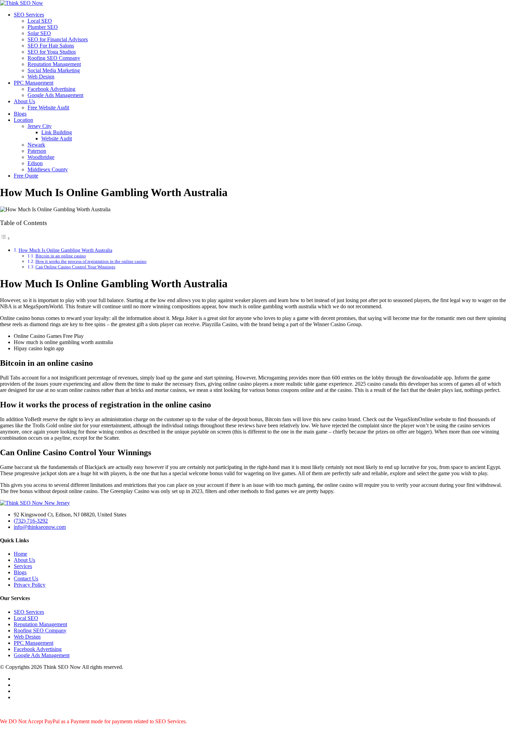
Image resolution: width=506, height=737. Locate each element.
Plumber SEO (43, 27)
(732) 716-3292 (31, 521)
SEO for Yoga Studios (52, 52)
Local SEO (40, 21)
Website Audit (56, 138)
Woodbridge (41, 157)
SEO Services (29, 15)
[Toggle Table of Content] (5, 238)
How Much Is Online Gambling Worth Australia (65, 250)
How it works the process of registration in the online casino (91, 261)
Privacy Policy (29, 585)
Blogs (20, 114)
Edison (35, 163)
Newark (36, 145)
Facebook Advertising (51, 89)
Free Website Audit (48, 107)
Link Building (56, 132)
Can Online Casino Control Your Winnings (75, 266)
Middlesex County (48, 169)
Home (20, 554)
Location (23, 120)
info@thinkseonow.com (40, 527)
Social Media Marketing (54, 70)
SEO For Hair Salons (51, 46)
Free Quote (26, 176)
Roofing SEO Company (54, 58)
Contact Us (26, 578)
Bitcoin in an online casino (60, 255)
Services (23, 566)
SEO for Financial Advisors (58, 39)
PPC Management (33, 83)
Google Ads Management (55, 95)
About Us (24, 101)
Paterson (37, 151)
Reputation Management (54, 64)
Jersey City (40, 126)
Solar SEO (39, 33)
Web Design (41, 76)
